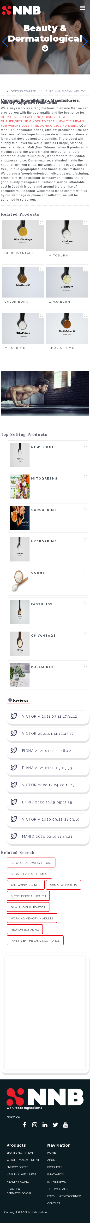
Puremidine (43, 667)
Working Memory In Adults (32, 918)
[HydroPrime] (20, 549)
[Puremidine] (20, 675)
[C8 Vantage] (20, 643)
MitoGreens (44, 478)
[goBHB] (20, 580)
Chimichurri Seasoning (21, 117)
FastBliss (42, 604)
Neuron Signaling (25, 929)
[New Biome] (20, 455)
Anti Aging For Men (26, 885)
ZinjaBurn (60, 301)
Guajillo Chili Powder (28, 907)
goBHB (38, 573)
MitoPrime (15, 347)
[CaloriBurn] (23, 282)
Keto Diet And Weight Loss (31, 863)
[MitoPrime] (23, 328)
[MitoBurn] (67, 235)
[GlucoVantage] (23, 234)
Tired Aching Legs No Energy (55, 125)
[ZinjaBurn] (67, 282)
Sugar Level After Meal (29, 874)
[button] (82, 8)
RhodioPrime (61, 347)
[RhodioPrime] (67, 328)
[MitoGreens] (20, 486)
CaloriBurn (17, 301)
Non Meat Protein (63, 885)
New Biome (43, 447)
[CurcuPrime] (20, 517)
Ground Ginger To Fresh (36, 121)
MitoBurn (58, 255)
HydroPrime (44, 541)
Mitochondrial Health (28, 896)
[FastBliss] (20, 612)
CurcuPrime (44, 510)
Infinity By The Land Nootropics (35, 940)
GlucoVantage (19, 253)
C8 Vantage (43, 635)
